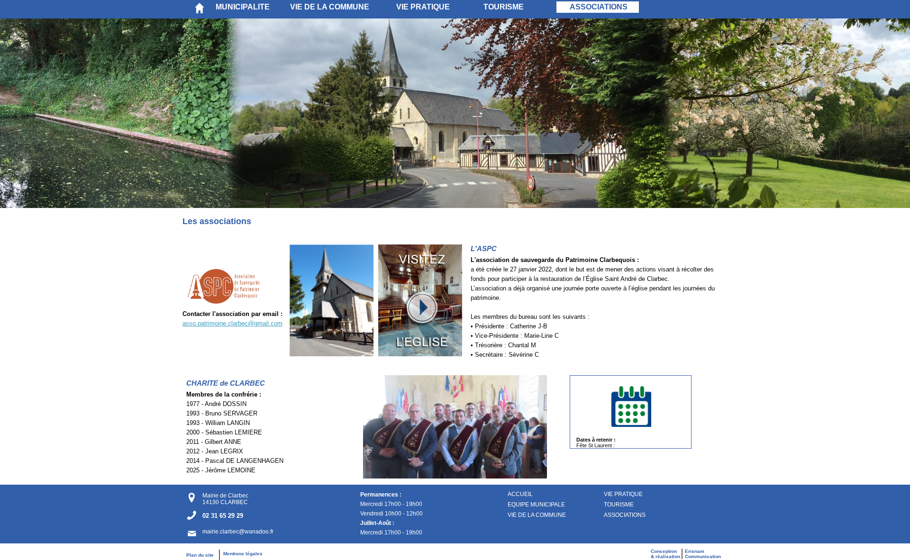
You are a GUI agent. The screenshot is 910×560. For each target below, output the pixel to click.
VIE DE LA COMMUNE (329, 7)
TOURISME (503, 7)
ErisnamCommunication (703, 554)
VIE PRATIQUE (423, 7)
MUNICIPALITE (243, 7)
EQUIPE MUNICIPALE (536, 504)
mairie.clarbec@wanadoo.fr (237, 531)
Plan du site (202, 555)
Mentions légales (243, 553)
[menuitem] (250, 7)
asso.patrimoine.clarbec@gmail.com (232, 323)
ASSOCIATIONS (599, 7)
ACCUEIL (520, 494)
